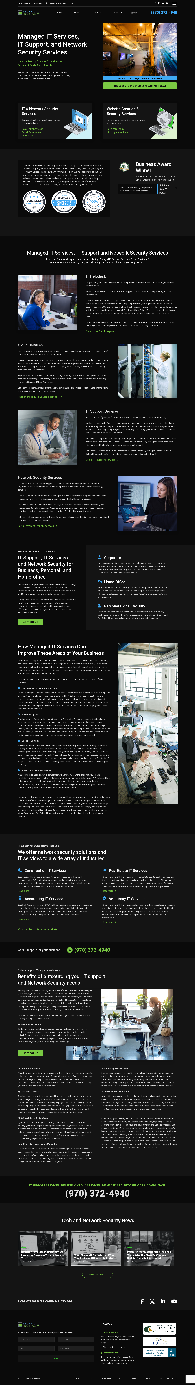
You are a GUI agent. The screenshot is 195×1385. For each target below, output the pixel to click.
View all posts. (97, 1274)
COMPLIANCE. (156, 1185)
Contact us (30, 622)
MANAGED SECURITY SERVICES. (124, 1185)
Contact (117, 12)
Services (97, 12)
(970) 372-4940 (92, 950)
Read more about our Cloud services (38, 396)
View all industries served (36, 929)
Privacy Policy (166, 1379)
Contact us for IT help (98, 331)
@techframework (109, 1332)
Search (134, 12)
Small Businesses (31, 132)
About (77, 12)
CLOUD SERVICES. (89, 1185)
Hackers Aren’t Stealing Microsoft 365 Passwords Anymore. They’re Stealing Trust (42, 1255)
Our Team (106, 1379)
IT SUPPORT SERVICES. (44, 1185)
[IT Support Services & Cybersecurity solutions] (28, 14)
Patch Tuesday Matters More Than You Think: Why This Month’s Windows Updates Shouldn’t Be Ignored (149, 1255)
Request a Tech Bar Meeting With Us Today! (140, 85)
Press (133, 1379)
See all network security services (36, 525)
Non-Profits (28, 135)
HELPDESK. (68, 1185)
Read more (23, 890)
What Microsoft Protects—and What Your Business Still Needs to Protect (94, 1256)
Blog (121, 1379)
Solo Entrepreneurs (32, 128)
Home (59, 12)
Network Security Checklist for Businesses (40, 61)
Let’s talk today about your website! (118, 130)
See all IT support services (101, 459)
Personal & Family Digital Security (35, 65)
